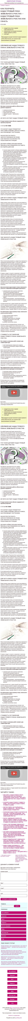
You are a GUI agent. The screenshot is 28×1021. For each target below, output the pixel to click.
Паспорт (4, 935)
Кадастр (4, 922)
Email (2, 888)
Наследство (5, 932)
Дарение (4, 916)
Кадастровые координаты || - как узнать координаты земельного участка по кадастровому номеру (13, 847)
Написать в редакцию (14, 1015)
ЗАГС (3, 919)
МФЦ (3, 929)
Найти (17, 906)
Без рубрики (5, 912)
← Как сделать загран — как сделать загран (6, 856)
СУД (3, 939)
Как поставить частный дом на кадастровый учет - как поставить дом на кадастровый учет (14, 808)
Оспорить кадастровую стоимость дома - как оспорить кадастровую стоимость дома (14, 804)
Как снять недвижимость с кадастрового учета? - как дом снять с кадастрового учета (15, 852)
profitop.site (19, 1017)
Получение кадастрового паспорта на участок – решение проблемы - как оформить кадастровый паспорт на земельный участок (15, 814)
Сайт (2, 893)
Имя (2, 883)
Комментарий (4, 871)
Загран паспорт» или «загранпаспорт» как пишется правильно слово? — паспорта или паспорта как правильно (14, 947)
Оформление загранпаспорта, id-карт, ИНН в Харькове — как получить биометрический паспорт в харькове (12, 958)
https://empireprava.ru (14, 1007)
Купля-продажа (6, 926)
